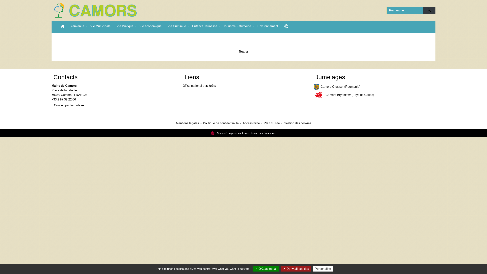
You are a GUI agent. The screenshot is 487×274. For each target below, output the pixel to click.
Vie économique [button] (150, 26)
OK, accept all (267, 268)
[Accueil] (95, 10)
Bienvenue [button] (77, 26)
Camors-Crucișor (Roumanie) (340, 86)
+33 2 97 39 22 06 (64, 99)
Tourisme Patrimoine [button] (237, 26)
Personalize (323, 268)
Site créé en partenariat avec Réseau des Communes (246, 133)
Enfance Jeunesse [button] (205, 26)
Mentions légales (187, 123)
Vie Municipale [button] (100, 26)
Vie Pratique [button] (125, 26)
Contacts (65, 77)
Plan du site (272, 123)
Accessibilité (251, 123)
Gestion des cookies (297, 123)
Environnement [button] (268, 26)
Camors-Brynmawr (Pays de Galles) (349, 94)
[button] (62, 27)
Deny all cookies (297, 268)
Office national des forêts (199, 85)
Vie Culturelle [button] (177, 26)
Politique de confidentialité (221, 123)
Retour (243, 51)
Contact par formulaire (69, 105)
